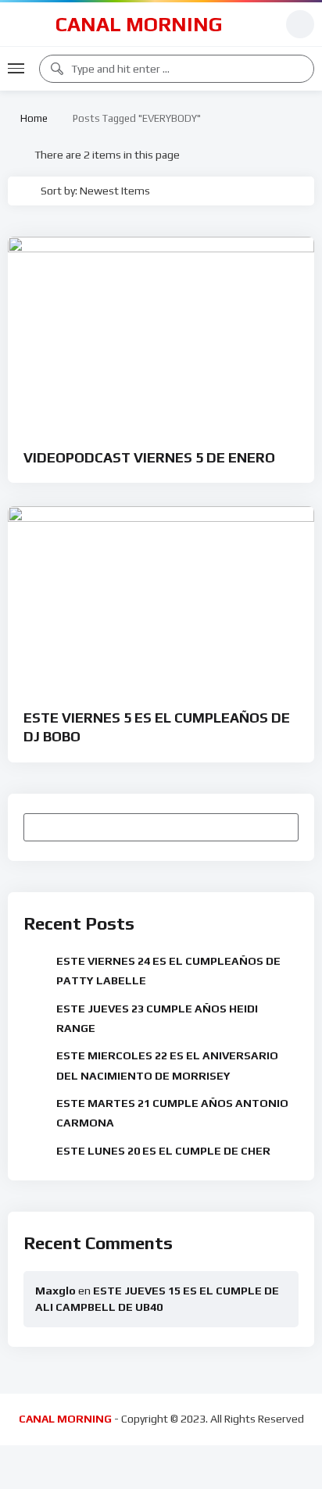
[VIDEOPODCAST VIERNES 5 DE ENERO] (161, 332)
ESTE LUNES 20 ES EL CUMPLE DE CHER (163, 1150)
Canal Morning (139, 24)
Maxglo (55, 1290)
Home (32, 118)
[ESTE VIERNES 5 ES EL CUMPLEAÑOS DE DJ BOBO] (161, 597)
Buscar (279, 826)
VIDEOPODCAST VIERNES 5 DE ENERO (149, 457)
